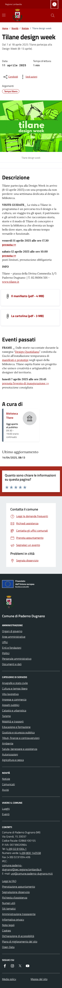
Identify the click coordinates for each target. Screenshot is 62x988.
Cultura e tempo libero (14, 688)
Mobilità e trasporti (13, 721)
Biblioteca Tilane (12, 415)
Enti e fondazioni (11, 648)
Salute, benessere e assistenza (19, 749)
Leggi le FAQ (9, 881)
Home (5, 28)
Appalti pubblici (10, 705)
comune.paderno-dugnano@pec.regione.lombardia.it (22, 867)
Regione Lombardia (13, 4)
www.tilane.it (10, 281)
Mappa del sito (39, 979)
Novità (15, 28)
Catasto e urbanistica (14, 710)
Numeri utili (8, 903)
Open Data (8, 947)
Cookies (6, 930)
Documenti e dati (12, 664)
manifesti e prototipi (15, 360)
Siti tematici (9, 908)
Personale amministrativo (16, 659)
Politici (5, 653)
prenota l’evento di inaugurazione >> (25, 383)
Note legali (8, 925)
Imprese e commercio (14, 699)
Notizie (25, 28)
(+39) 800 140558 (30, 853)
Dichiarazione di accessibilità (18, 936)
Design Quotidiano (27, 351)
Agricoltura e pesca (13, 760)
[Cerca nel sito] (53, 15)
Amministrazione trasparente (18, 914)
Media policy (9, 979)
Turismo (6, 716)
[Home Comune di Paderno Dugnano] (21, 15)
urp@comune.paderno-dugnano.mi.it (32, 873)
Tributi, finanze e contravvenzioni (20, 738)
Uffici (5, 642)
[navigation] (4, 15)
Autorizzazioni (10, 754)
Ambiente (7, 743)
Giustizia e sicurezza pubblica (18, 732)
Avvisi (5, 790)
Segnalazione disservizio (16, 892)
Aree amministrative (13, 637)
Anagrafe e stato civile (15, 683)
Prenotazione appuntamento (18, 886)
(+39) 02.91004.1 (16, 849)
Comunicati (8, 784)
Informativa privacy (13, 919)
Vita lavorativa (10, 694)
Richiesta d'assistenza (14, 897)
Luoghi (6, 809)
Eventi (5, 814)
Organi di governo (12, 631)
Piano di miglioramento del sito (19, 941)
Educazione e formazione (16, 727)
